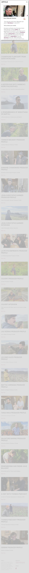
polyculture (14, 36)
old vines (6, 37)
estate (16, 29)
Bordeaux (10, 23)
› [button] (27, 15)
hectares (22, 32)
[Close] (27, 2)
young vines (11, 33)
